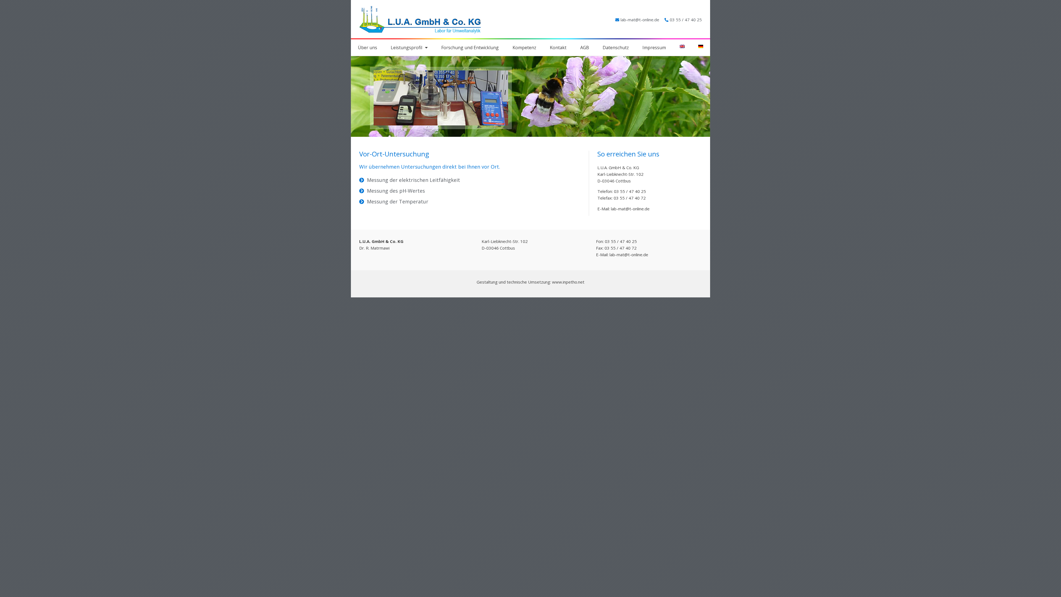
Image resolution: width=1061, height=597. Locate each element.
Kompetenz (524, 47)
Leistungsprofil (406, 47)
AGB (584, 47)
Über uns (367, 47)
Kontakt (558, 47)
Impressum (654, 47)
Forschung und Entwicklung (470, 47)
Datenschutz (616, 47)
